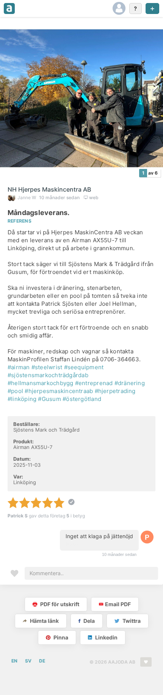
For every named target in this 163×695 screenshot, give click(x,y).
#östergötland (82, 398)
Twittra (131, 621)
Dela (88, 621)
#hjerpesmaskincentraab (59, 391)
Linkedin (106, 637)
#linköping (22, 398)
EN (14, 661)
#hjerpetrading (115, 391)
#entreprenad (94, 383)
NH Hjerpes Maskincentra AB (49, 189)
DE (42, 661)
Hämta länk (44, 621)
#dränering (129, 383)
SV (28, 661)
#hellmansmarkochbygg (41, 383)
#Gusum (49, 398)
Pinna (60, 637)
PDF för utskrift (59, 604)
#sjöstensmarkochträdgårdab (48, 375)
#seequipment (84, 367)
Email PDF (118, 604)
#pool (15, 391)
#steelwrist (46, 367)
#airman (19, 367)
